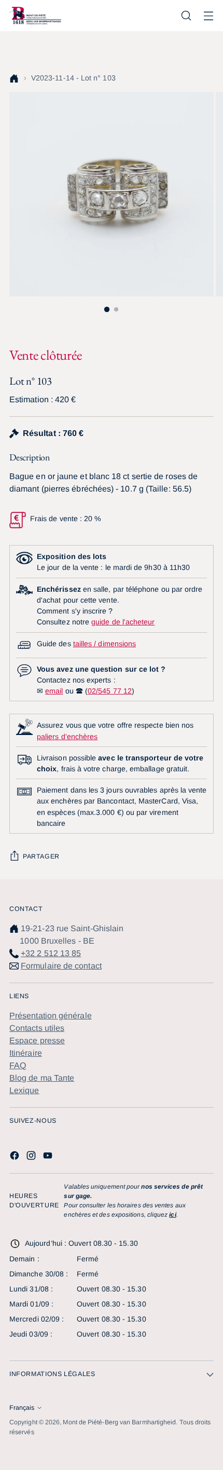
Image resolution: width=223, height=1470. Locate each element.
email (54, 691)
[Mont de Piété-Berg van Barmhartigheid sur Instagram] (32, 1157)
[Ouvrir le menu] (208, 15)
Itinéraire (25, 1053)
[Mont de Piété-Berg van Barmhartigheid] (35, 15)
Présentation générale (50, 1015)
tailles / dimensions (104, 643)
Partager (41, 856)
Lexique (24, 1090)
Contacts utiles (36, 1028)
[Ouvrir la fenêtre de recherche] (186, 15)
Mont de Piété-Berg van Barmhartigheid (119, 1422)
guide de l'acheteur (123, 622)
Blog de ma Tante (41, 1077)
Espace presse (37, 1040)
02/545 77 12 (110, 691)
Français (21, 1407)
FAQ (17, 1065)
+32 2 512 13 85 (51, 953)
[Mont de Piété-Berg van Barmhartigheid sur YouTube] (49, 1157)
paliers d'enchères (67, 736)
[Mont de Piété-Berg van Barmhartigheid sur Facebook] (15, 1157)
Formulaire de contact (61, 965)
